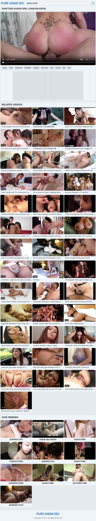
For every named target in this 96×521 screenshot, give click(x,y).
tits (64, 68)
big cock (44, 68)
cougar (36, 68)
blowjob (28, 68)
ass (69, 68)
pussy (58, 68)
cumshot (18, 68)
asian (4, 68)
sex (51, 68)
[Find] (93, 3)
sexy (11, 68)
